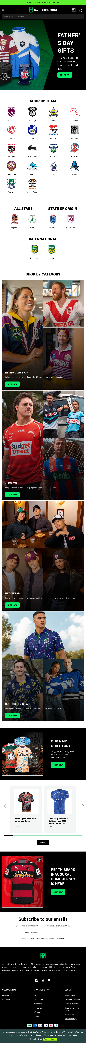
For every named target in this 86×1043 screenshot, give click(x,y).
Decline (53, 1039)
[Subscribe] (60, 932)
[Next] (83, 805)
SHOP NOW (64, 75)
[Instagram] (43, 980)
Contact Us (37, 1008)
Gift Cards (37, 1012)
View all (43, 842)
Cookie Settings (70, 1019)
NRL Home (6, 1000)
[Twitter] (49, 980)
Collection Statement (59, 938)
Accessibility (69, 1014)
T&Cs (50, 938)
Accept (46, 1039)
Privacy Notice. (71, 1035)
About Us (5, 995)
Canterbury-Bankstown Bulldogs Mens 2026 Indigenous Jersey (59, 821)
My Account (37, 1004)
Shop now (12, 384)
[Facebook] (36, 980)
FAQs (35, 995)
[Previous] (4, 805)
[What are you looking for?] (81, 16)
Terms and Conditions (73, 1004)
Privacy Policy (44, 938)
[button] (4, 9)
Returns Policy (38, 1000)
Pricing (36, 1016)
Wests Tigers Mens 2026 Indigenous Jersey (25, 820)
